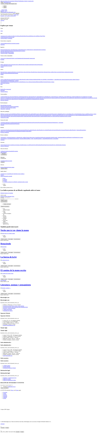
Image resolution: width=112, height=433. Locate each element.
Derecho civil (57, 96)
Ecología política (17, 64)
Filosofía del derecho (5, 106)
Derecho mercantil (67, 97)
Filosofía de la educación (65, 115)
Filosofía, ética (71, 137)
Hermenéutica (83, 130)
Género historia (37, 72)
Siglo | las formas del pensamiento (8, 1)
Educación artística (38, 114)
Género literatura (44, 72)
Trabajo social (14, 58)
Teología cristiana (50, 81)
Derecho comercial (64, 96)
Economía (3, 65)
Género (2, 138)
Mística (42, 81)
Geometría (17, 43)
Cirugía (10, 122)
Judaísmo (34, 81)
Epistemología (13, 130)
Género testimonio (65, 72)
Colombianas (3, 160)
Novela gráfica (55, 144)
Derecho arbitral (43, 96)
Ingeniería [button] (3, 44)
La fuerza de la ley (9, 257)
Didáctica (15, 114)
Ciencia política (4, 79)
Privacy (12, 390)
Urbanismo (7, 83)
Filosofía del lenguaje (61, 130)
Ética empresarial (7, 89)
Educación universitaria (42, 115)
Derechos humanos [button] (4, 100)
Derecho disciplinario (27, 97)
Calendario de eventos (5, 173)
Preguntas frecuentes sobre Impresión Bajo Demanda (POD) (15, 307)
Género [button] (2, 67)
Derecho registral (17, 99)
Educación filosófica (5, 115)
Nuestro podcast (2, 175)
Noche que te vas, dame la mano (15, 230)
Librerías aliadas (11, 167)
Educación (66, 137)
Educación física (12, 115)
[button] (4, 9)
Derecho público (11, 99)
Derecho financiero (44, 97)
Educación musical (27, 115)
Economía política (18, 79)
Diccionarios (15, 151)
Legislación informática (14, 106)
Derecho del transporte (10, 96)
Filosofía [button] (2, 124)
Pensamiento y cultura (40, 138)
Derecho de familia (88, 96)
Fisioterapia (30, 122)
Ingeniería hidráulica (5, 50)
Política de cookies (7, 379)
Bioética (2, 89)
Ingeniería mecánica (21, 50)
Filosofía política (25, 79)
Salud (45, 116)
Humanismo (12, 131)
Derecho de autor (80, 96)
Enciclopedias (10, 151)
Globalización (32, 79)
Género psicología (57, 72)
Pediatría (6, 123)
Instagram (5, 396)
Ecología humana (10, 64)
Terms (17, 390)
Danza (19, 36)
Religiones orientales (9, 81)
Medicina (26, 138)
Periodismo (15, 73)
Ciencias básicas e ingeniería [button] (6, 38)
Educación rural (34, 115)
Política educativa (11, 116)
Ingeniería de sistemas (32, 49)
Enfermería (14, 122)
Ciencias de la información (6, 58)
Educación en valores (92, 114)
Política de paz (41, 79)
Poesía (6, 116)
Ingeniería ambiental (18, 49)
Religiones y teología (14, 80)
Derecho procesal (4, 99)
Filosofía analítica (29, 130)
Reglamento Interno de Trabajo (9, 367)
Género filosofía (31, 72)
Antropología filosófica (5, 130)
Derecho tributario (32, 99)
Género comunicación (8, 72)
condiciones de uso (11, 386)
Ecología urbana (24, 64)
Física (10, 43)
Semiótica (24, 131)
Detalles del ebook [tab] (7, 204)
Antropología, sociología (6, 137)
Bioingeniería (3, 49)
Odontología (49, 122)
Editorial (16, 1)
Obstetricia (45, 122)
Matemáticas (7, 52)
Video (44, 36)
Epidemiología (20, 122)
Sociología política (72, 79)
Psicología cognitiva (23, 116)
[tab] (56, 206)
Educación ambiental (30, 114)
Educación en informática (74, 114)
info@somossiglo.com (7, 355)
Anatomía (3, 122)
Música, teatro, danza (32, 138)
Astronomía (3, 43)
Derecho (2, 72)
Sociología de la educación (51, 116)
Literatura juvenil (26, 144)
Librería (26, 1)
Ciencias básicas (29, 137)
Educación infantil (19, 115)
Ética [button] (2, 84)
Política (5, 105)
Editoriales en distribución (3, 154)
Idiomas (81, 115)
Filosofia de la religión (17, 81)
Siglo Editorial (3, 152)
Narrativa (32, 144)
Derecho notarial (80, 97)
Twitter (4, 393)
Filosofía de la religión (43, 130)
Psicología (8, 80)
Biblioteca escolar (4, 114)
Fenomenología (22, 130)
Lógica (16, 131)
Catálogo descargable (7, 309)
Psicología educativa (31, 116)
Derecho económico (36, 97)
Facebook (5, 392)
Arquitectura (3, 36)
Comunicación (31, 1)
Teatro (41, 36)
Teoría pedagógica (60, 116)
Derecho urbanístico (40, 99)
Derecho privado (93, 97)
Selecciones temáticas (20, 173)
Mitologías (38, 81)
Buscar (17, 13)
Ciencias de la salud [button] (5, 117)
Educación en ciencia (64, 114)
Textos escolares (67, 116)
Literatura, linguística (19, 138)
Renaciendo (6, 243)
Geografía (10, 65)
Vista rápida (10, 239)
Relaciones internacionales (62, 79)
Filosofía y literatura (76, 130)
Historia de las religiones (27, 81)
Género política (51, 72)
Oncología (3, 123)
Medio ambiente (4, 64)
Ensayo (14, 144)
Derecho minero (74, 97)
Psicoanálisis (3, 80)
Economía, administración (58, 137)
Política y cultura (53, 79)
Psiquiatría (10, 123)
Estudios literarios (62, 144)
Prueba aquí (16, 14)
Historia (2, 73)
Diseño (21, 36)
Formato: (2, 197)
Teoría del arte (11, 37)
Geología (13, 43)
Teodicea (27, 131)
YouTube (5, 394)
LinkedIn (5, 397)
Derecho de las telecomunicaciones (16, 97)
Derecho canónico (51, 96)
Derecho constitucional (72, 96)
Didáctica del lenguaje (21, 114)
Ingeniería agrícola (10, 49)
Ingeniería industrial (13, 50)
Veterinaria (17, 123)
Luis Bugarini (3, 280)
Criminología (3, 96)
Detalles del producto (5, 206)
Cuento (11, 144)
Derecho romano (24, 99)
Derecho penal (87, 97)
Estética (24, 36)
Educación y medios (51, 115)
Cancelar (2, 427)
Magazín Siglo (13, 173)
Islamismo (3, 81)
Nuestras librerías (4, 167)
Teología (45, 81)
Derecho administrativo (20, 96)
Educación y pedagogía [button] (5, 108)
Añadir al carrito (4, 200)
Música (38, 36)
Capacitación (10, 114)
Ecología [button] (2, 59)
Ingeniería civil (25, 49)
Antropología (26, 58)
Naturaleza (40, 64)
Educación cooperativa (47, 114)
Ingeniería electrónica (41, 49)
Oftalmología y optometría (57, 122)
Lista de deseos (17, 239)
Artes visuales (35, 137)
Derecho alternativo (29, 96)
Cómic (2, 37)
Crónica (8, 144)
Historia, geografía (7, 138)
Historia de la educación (75, 115)
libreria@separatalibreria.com (9, 325)
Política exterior (47, 79)
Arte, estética (23, 137)
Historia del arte (34, 36)
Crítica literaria (4, 144)
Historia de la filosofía (5, 131)
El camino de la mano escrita (13, 270)
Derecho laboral (60, 97)
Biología (7, 43)
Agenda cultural (4, 168)
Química (12, 52)
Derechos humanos (11, 79)
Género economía (16, 72)
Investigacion (35, 64)
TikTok (4, 398)
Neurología (40, 122)
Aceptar (7, 427)
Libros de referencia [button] (5, 146)
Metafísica (19, 131)
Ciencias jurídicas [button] (4, 91)
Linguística (6, 73)
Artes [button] (2, 30)
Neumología (35, 122)
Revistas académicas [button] (5, 132)
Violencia (77, 79)
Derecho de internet (5, 97)
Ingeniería (13, 138)
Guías (6, 151)
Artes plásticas (9, 36)
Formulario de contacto (8, 310)
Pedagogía (3, 116)
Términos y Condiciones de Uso (9, 377)
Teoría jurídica (13, 107)
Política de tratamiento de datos (9, 380)
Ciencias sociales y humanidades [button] (7, 53)
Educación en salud (84, 114)
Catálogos (14, 36)
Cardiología (7, 122)
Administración (20, 58)
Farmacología (25, 122)
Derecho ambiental (36, 96)
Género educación (24, 72)
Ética (30, 131)
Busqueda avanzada (8, 176)
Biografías (3, 90)
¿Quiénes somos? (6, 365)
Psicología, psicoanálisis (53, 138)
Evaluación (57, 115)
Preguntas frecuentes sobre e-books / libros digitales (13, 306)
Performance (5, 37)
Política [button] (2, 74)
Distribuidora (21, 1)
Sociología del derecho (5, 107)
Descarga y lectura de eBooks (9, 308)
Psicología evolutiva (39, 116)
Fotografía (28, 36)
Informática (3, 52)
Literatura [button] (2, 139)
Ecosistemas (30, 64)
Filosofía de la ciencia (78, 137)
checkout (2, 20)
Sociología (71, 72)
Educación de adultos (56, 114)
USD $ (5, 6)
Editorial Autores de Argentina (7, 193)
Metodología (10, 73)
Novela (35, 144)
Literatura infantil (19, 144)
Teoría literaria (49, 144)
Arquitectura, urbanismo (16, 137)
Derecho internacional (52, 97)
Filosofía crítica (36, 130)
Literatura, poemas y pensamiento (16, 285)
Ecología (51, 137)
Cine (17, 36)
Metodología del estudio (88, 115)
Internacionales (9, 160)
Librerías (2, 162)
